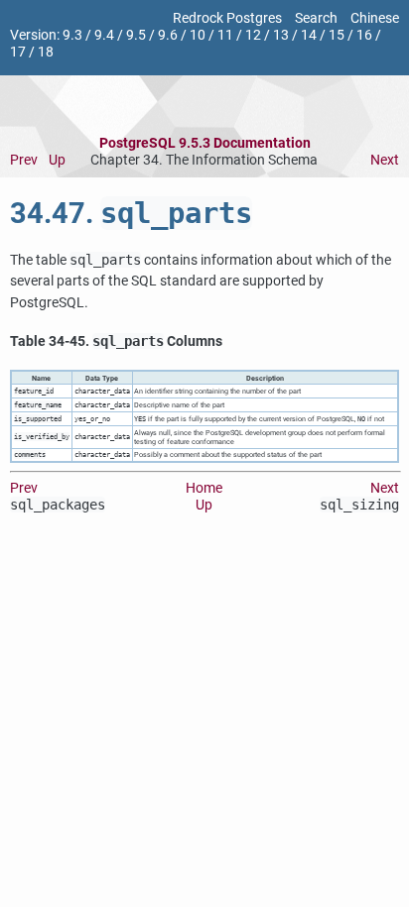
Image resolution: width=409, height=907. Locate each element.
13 (281, 35)
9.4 (104, 35)
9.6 (168, 35)
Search (316, 18)
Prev (24, 160)
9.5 (136, 35)
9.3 (72, 35)
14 (309, 35)
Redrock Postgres (227, 18)
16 (364, 35)
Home (204, 488)
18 (46, 52)
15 (336, 35)
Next (384, 160)
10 (197, 35)
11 (225, 35)
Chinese (374, 18)
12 (253, 35)
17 (18, 52)
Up (57, 160)
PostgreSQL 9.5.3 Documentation (205, 143)
